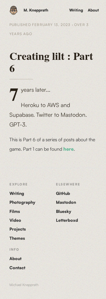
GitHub (63, 193)
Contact (17, 267)
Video (15, 220)
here (68, 149)
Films (14, 211)
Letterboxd (67, 220)
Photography (22, 202)
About (93, 10)
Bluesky (63, 211)
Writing (76, 10)
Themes (17, 238)
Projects (17, 228)
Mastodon (66, 202)
